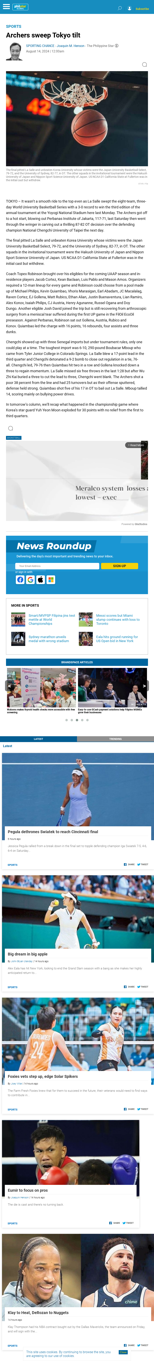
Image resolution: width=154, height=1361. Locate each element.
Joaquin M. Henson (70, 46)
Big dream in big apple (28, 954)
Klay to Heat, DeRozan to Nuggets (38, 1312)
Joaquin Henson (20, 1197)
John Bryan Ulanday (21, 961)
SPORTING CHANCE (40, 46)
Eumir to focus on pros (28, 1190)
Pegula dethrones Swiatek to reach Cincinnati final (53, 831)
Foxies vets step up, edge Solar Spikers (43, 1076)
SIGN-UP (119, 566)
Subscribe (142, 8)
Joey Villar (16, 1083)
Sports (13, 26)
